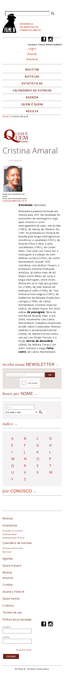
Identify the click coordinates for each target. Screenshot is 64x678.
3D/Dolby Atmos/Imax (13, 548)
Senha (6, 637)
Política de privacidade (17, 619)
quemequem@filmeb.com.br (15, 201)
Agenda (32, 97)
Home (6, 116)
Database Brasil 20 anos (13, 538)
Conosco (17, 491)
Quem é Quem (12, 565)
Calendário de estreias (17, 543)
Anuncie (32, 59)
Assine (32, 54)
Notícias (32, 76)
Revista (32, 111)
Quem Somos (11, 598)
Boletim (32, 69)
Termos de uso (12, 612)
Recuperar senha (24, 650)
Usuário (7, 626)
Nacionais (7, 552)
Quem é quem (32, 104)
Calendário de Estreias (32, 90)
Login (32, 48)
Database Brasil (10, 534)
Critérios (8, 605)
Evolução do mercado (13, 531)
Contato (8, 585)
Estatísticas (32, 83)
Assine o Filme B (13, 592)
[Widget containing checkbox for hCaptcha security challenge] (39, 383)
